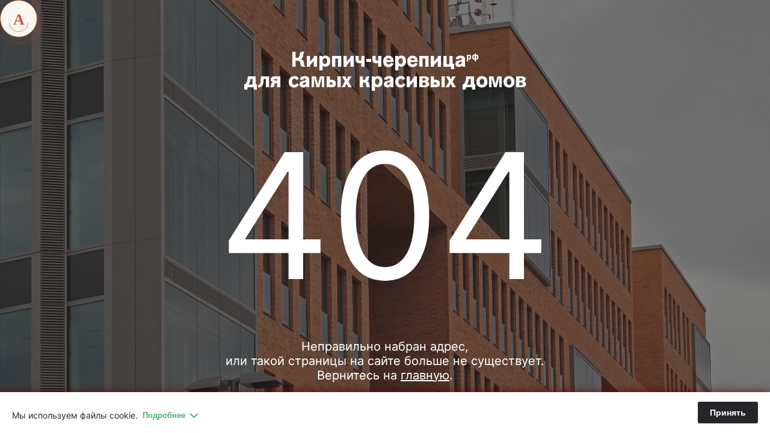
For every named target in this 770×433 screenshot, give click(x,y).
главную (425, 375)
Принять (728, 412)
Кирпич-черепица (385, 71)
